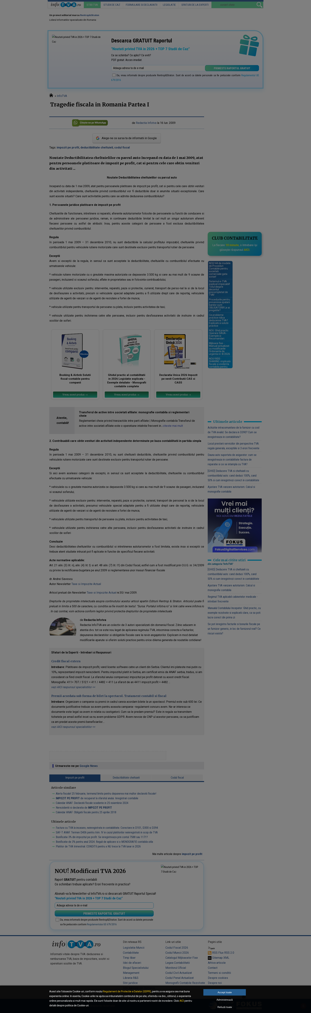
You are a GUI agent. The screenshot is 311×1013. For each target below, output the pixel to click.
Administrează (225, 999)
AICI (181, 1000)
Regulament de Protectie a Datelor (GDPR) (127, 991)
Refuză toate (224, 1007)
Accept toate (225, 992)
